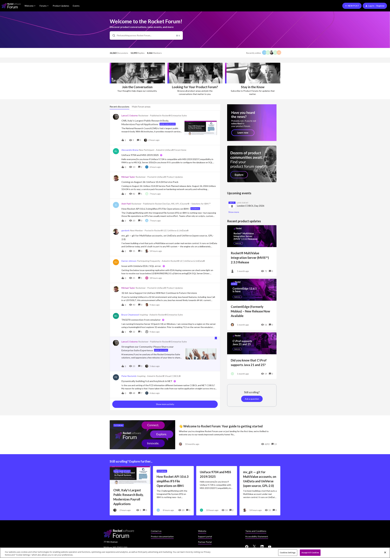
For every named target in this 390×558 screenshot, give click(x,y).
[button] (352, 6)
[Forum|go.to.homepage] (11, 5)
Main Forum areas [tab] (141, 106)
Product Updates (61, 5)
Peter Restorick (128, 376)
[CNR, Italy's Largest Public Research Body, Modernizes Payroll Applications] (130, 490)
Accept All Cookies (310, 552)
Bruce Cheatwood (130, 314)
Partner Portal (205, 542)
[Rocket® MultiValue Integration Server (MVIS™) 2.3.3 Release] (252, 250)
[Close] (385, 552)
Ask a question (252, 399)
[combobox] (146, 35)
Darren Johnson (128, 261)
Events (76, 5)
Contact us (156, 531)
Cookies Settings (287, 552)
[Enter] (112, 35)
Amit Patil (126, 203)
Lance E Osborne (129, 115)
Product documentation (162, 536)
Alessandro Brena (129, 150)
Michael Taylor (128, 177)
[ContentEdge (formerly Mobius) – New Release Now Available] (252, 304)
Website (202, 531)
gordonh (125, 230)
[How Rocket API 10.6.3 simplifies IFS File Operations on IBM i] (173, 490)
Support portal (205, 536)
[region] (195, 552)
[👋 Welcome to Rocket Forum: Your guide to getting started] (195, 434)
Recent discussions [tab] (119, 106)
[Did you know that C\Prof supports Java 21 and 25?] (252, 355)
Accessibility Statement (256, 536)
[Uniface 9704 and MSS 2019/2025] (216, 490)
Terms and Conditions (255, 531)
